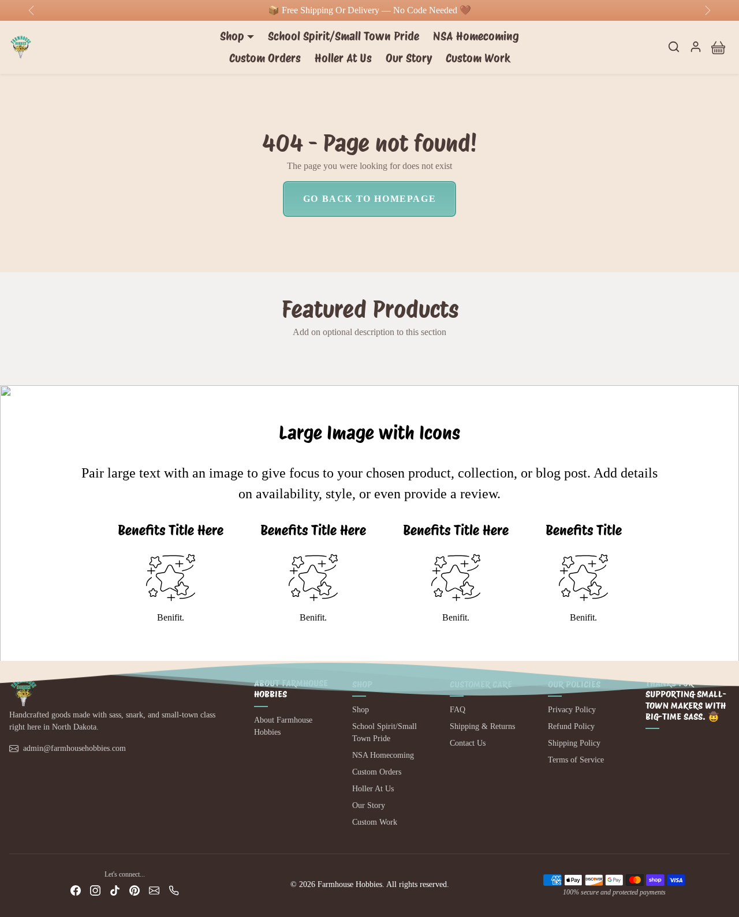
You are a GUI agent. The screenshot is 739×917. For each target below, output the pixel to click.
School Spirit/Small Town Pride (343, 36)
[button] (674, 46)
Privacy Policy (572, 709)
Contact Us (468, 743)
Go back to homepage (369, 199)
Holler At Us (343, 58)
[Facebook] (75, 890)
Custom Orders (265, 58)
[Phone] (174, 890)
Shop (360, 709)
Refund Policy (571, 726)
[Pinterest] (134, 890)
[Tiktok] (115, 890)
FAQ (457, 709)
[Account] (696, 46)
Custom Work (478, 58)
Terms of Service (576, 760)
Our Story (409, 58)
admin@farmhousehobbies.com (74, 748)
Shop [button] (232, 36)
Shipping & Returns (482, 726)
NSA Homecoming (476, 36)
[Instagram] (95, 890)
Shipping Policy (574, 743)
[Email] (154, 890)
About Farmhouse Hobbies (283, 726)
